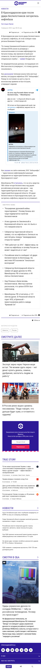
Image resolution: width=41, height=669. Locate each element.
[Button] (14, 32)
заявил (22, 59)
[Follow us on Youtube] (12, 650)
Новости (4, 9)
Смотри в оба (10, 557)
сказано (7, 170)
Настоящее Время (7, 24)
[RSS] (26, 650)
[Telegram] (21, 666)
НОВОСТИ (7, 508)
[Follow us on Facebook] (3, 650)
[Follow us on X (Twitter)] (8, 650)
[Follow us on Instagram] (17, 650)
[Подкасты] (31, 650)
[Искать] (32, 666)
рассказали (8, 74)
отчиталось (18, 183)
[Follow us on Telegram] (21, 650)
